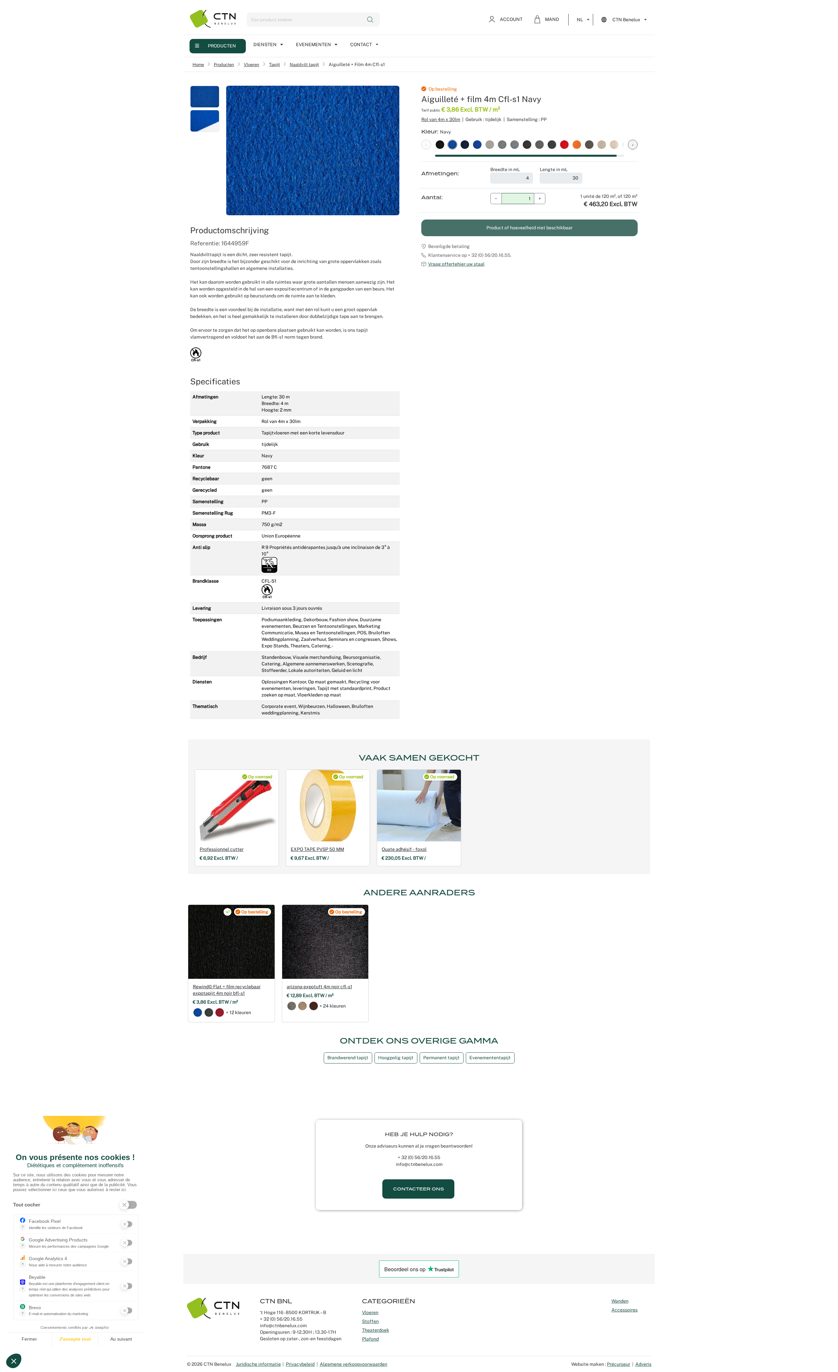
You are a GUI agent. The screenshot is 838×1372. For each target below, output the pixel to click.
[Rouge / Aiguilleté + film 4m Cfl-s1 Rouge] (564, 144)
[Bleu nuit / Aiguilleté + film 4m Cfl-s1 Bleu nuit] (465, 144)
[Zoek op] (370, 19)
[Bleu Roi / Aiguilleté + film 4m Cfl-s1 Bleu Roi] (477, 144)
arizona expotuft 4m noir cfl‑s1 (319, 986)
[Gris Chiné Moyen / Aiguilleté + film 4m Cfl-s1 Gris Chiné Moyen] (514, 144)
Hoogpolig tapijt (395, 1057)
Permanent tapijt (441, 1057)
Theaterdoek (375, 1330)
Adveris (643, 1364)
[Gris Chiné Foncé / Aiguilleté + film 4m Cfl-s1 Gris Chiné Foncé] (552, 144)
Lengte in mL (554, 169)
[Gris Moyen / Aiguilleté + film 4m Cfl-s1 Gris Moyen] (539, 144)
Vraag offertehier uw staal (456, 264)
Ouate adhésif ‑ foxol (404, 849)
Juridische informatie (258, 1364)
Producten (222, 45)
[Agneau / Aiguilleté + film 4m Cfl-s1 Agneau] (614, 144)
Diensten (265, 44)
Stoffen (370, 1321)
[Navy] (198, 1012)
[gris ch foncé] (209, 1012)
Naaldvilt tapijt (304, 64)
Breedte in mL (505, 169)
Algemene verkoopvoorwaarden (353, 1364)
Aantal (431, 198)
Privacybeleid (300, 1364)
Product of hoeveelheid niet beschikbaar (529, 227)
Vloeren (251, 64)
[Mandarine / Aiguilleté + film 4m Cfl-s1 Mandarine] (577, 144)
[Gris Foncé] (292, 1006)
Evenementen (313, 44)
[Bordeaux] (220, 1012)
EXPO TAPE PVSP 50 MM (317, 849)
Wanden (619, 1301)
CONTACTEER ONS (418, 1189)
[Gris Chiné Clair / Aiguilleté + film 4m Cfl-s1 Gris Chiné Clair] (502, 144)
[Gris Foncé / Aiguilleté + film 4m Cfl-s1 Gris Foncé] (527, 144)
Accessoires (624, 1309)
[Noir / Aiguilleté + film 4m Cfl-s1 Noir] (440, 144)
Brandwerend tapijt (347, 1057)
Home (198, 64)
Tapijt (274, 64)
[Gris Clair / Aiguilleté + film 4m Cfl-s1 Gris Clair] (490, 144)
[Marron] (314, 1006)
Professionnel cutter (222, 849)
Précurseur (618, 1364)
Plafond (370, 1339)
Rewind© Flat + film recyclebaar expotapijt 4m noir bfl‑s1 (227, 990)
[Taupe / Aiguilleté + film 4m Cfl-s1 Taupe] (589, 144)
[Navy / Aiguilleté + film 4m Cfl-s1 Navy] (452, 144)
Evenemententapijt (490, 1057)
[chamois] (302, 1006)
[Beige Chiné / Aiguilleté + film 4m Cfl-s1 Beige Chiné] (602, 144)
